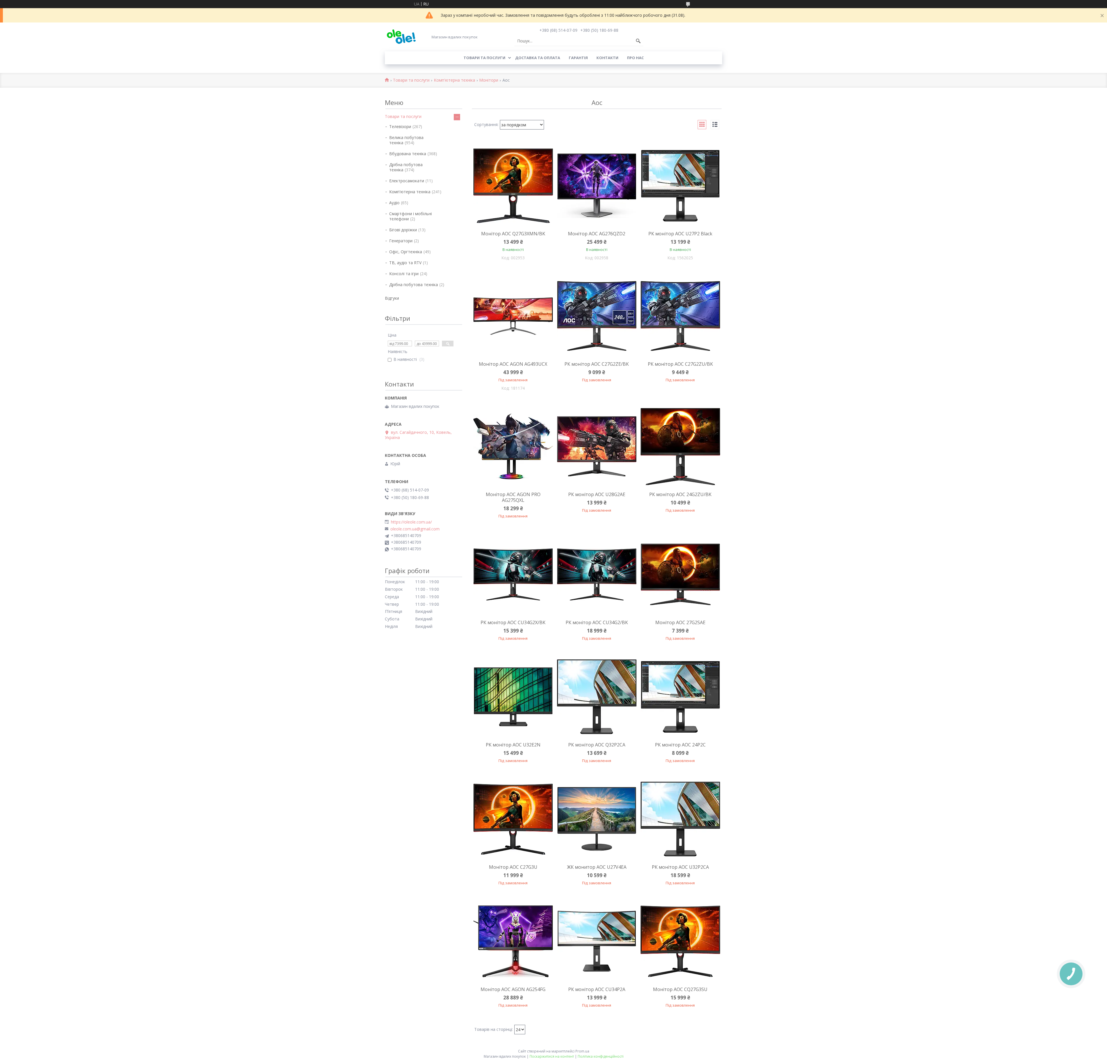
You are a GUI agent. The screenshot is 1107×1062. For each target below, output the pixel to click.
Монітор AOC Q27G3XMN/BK (513, 234)
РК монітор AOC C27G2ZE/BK (596, 364)
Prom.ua (582, 1051)
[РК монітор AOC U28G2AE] (597, 446)
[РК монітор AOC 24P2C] (680, 697)
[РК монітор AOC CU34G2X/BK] (513, 574)
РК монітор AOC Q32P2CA (596, 745)
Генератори (401, 240)
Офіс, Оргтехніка (405, 251)
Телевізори (400, 126)
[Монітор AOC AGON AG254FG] (513, 941)
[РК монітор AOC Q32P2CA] (597, 697)
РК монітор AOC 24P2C (680, 745)
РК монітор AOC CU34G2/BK (597, 622)
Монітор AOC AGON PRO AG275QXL (513, 497)
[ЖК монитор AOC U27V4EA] (597, 819)
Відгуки (392, 298)
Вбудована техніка (407, 153)
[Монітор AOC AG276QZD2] (597, 185)
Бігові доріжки (403, 229)
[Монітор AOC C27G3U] (513, 819)
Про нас (635, 57)
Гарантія (578, 57)
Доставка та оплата (537, 57)
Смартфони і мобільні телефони (410, 216)
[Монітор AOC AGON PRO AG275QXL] (513, 446)
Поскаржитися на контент (552, 1056)
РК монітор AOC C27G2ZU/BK (680, 364)
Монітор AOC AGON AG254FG (513, 989)
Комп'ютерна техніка (454, 80)
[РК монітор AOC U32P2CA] (680, 819)
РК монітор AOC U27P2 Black (680, 234)
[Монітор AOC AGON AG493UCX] (513, 316)
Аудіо (394, 202)
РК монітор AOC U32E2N (513, 745)
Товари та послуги (484, 57)
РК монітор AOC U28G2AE (596, 494)
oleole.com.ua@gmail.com (415, 529)
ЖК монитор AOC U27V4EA (596, 867)
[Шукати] (638, 41)
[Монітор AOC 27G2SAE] (680, 574)
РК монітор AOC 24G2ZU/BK (680, 494)
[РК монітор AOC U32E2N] (513, 697)
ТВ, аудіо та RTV (405, 262)
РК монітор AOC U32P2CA (680, 867)
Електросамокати (406, 180)
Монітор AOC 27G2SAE (680, 622)
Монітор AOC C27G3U (513, 867)
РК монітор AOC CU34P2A (596, 989)
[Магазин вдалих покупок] (401, 37)
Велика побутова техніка (406, 140)
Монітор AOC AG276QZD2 (596, 234)
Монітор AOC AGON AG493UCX (513, 364)
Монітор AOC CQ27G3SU (680, 989)
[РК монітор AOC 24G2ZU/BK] (680, 446)
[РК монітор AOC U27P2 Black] (680, 185)
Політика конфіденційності (601, 1056)
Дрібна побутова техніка (406, 167)
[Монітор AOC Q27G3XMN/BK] (513, 185)
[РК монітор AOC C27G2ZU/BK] (680, 316)
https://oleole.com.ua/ (411, 522)
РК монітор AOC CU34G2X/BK (513, 622)
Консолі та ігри (404, 273)
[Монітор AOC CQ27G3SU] (680, 941)
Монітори (488, 80)
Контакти (607, 57)
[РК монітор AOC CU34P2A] (597, 941)
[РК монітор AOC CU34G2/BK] (597, 574)
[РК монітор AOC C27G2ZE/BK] (597, 316)
